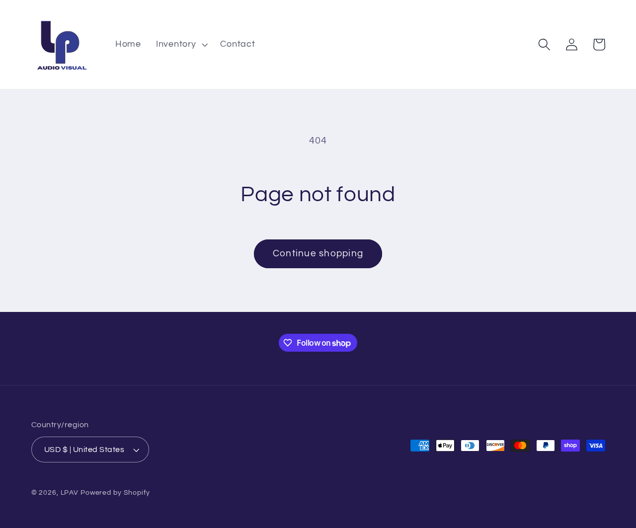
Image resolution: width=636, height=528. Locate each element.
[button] (181, 45)
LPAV (70, 492)
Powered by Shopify (115, 492)
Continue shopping (318, 253)
